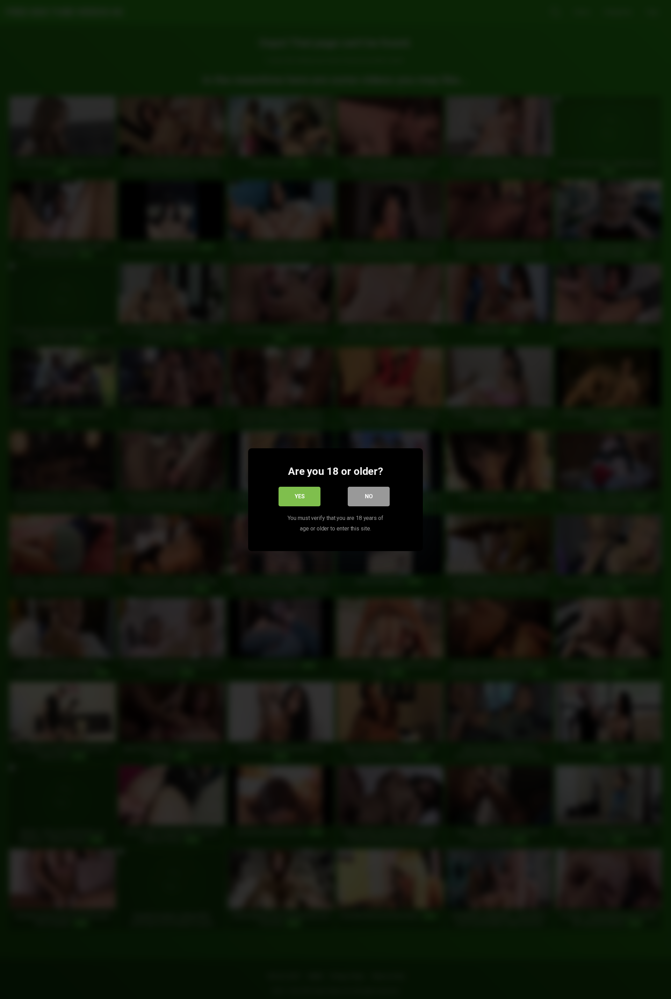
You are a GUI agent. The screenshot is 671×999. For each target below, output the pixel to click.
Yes (300, 496)
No (369, 496)
